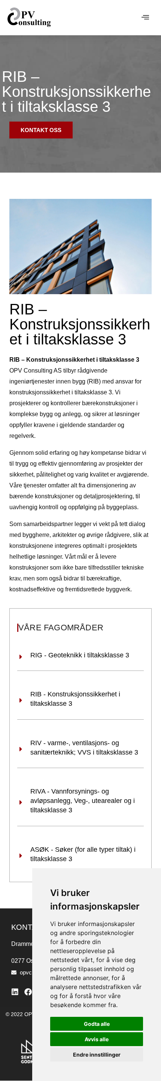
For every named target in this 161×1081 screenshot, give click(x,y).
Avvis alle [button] (97, 1039)
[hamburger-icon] (145, 17)
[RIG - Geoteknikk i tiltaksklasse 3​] (21, 657)
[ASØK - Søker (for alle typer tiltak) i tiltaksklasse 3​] (21, 856)
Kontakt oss (41, 130)
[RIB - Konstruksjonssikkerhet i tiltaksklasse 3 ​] (21, 700)
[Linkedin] (15, 992)
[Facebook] (28, 992)
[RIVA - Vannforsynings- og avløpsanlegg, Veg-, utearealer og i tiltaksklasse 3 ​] (21, 802)
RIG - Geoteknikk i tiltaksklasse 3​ (79, 655)
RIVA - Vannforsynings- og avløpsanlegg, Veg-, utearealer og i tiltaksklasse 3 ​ (82, 801)
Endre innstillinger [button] (97, 1054)
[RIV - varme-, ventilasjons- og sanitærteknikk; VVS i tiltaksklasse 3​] (21, 749)
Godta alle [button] (97, 1024)
